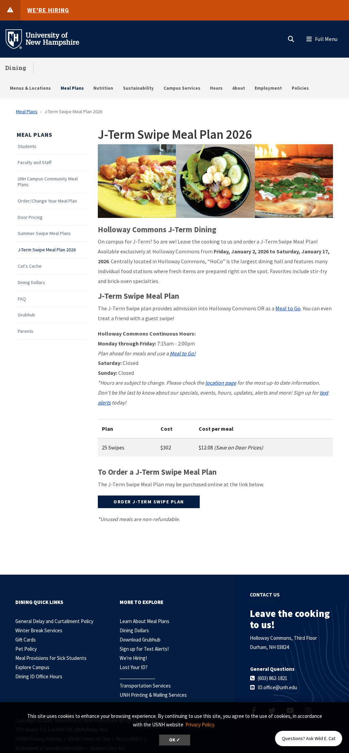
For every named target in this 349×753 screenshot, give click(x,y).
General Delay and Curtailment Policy (54, 621)
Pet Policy (26, 649)
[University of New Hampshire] (47, 38)
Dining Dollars (31, 282)
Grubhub (26, 315)
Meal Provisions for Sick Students (51, 658)
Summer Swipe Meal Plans (44, 233)
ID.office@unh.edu (277, 687)
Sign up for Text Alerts (143, 649)
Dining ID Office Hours (38, 676)
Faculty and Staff (34, 162)
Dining (16, 68)
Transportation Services (145, 685)
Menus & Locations (30, 88)
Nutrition (103, 88)
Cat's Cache (30, 266)
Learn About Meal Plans (144, 621)
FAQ (22, 299)
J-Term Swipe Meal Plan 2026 (47, 250)
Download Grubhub (140, 639)
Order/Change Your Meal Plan (47, 201)
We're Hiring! (133, 658)
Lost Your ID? (134, 667)
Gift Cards (25, 639)
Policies (300, 88)
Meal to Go (288, 308)
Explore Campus (32, 667)
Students (27, 146)
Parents (25, 331)
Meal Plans (72, 88)
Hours (216, 88)
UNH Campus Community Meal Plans (48, 182)
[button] (291, 37)
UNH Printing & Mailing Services (153, 695)
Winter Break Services (38, 630)
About (238, 88)
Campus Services (182, 88)
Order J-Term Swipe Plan (148, 502)
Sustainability (138, 88)
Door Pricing (30, 217)
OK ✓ (174, 740)
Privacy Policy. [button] (200, 724)
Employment (268, 88)
